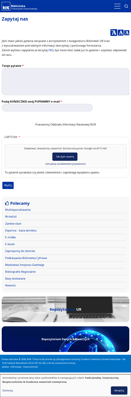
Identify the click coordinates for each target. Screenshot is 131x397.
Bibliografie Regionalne (20, 272)
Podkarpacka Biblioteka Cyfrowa (26, 258)
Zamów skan (13, 223)
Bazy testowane (15, 278)
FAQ (50, 50)
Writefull (11, 216)
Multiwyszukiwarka (18, 210)
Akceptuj (119, 390)
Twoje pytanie (11, 66)
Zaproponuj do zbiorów (20, 251)
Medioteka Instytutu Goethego (24, 265)
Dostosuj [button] (7, 390)
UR (65, 309)
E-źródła (10, 237)
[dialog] (65, 385)
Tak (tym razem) (65, 156)
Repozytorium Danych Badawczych (66, 339)
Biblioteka (18, 6)
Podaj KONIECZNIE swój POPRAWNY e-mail (31, 101)
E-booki (10, 244)
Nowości (10, 285)
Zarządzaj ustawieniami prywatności (65, 163)
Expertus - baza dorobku (21, 230)
